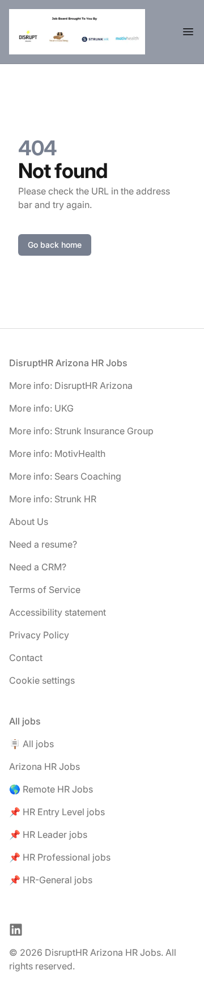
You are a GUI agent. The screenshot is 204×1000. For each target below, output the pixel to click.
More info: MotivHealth (57, 453)
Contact (25, 657)
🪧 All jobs (31, 743)
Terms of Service (44, 589)
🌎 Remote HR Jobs (51, 789)
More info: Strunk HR (52, 499)
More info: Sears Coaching (65, 476)
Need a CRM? (37, 567)
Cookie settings (42, 680)
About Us (28, 521)
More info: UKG (41, 408)
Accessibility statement (57, 612)
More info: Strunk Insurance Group (81, 431)
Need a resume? (43, 544)
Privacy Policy (39, 635)
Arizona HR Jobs (44, 766)
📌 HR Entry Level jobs (57, 811)
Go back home (55, 244)
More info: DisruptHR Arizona (71, 385)
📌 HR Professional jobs (59, 857)
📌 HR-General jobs (50, 879)
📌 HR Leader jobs (48, 834)
